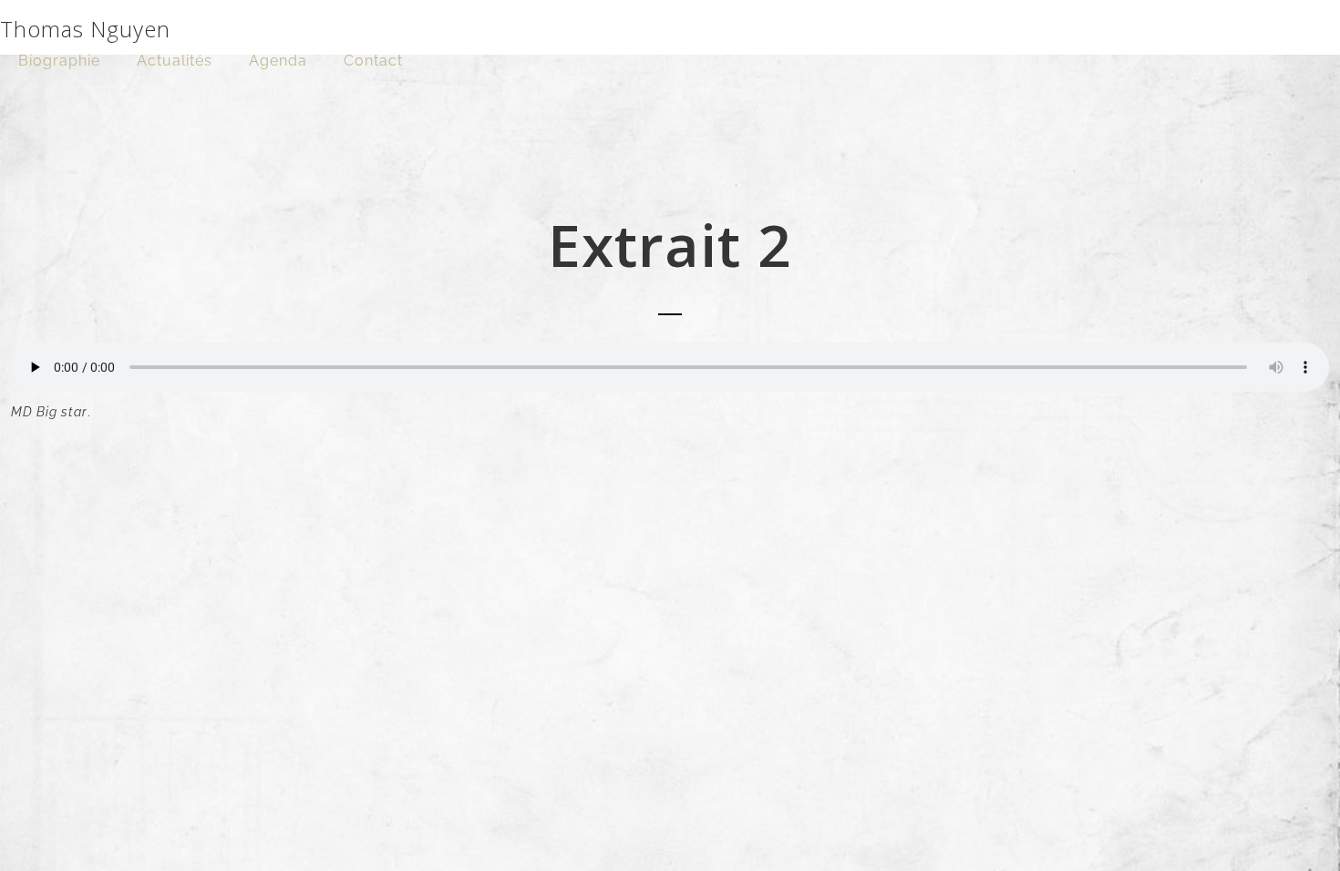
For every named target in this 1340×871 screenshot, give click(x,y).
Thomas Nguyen (85, 29)
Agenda (278, 60)
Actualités (174, 60)
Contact (373, 60)
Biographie (59, 60)
